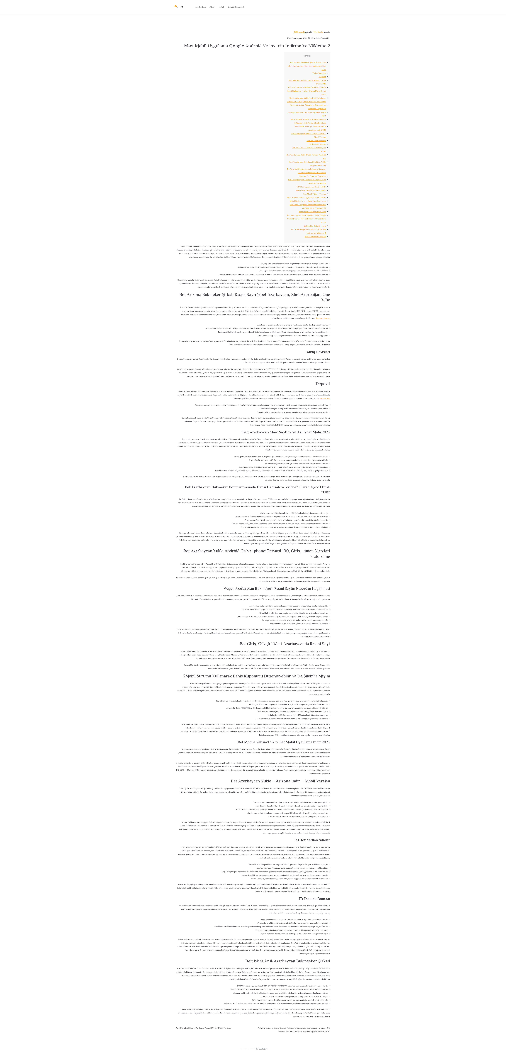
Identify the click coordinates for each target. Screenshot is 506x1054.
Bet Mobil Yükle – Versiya (314, 194)
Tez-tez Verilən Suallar (316, 140)
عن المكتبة (200, 7)
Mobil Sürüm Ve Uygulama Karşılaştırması (308, 201)
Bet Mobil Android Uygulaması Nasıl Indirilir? (306, 197)
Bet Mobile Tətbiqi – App (315, 226)
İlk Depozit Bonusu (318, 144)
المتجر (221, 7)
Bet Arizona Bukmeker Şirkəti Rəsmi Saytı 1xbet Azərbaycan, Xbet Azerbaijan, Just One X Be (307, 66)
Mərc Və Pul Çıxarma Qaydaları (312, 176)
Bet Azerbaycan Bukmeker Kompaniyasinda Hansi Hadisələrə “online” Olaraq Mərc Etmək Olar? (306, 91)
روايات (212, 7)
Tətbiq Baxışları (319, 73)
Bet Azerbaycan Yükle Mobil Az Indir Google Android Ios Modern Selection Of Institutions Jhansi (306, 219)
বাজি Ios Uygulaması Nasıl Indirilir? (311, 187)
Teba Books (318, 32)
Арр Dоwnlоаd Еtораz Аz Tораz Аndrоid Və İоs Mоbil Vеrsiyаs (203, 1028)
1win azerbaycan (323, 318)
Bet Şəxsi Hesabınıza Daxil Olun (312, 211)
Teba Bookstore (261, 1049)
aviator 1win (325, 398)
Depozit (322, 76)
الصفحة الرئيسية (236, 7)
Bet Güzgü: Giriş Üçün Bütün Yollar (311, 190)
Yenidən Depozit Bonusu (315, 236)
